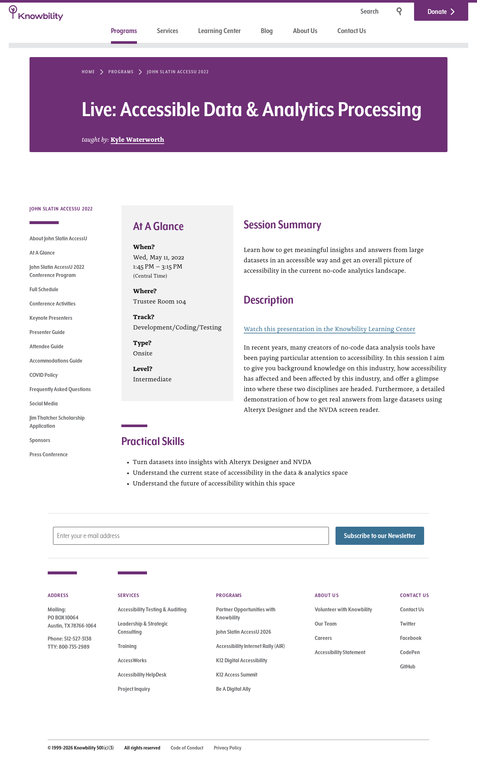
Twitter (408, 623)
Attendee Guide (47, 346)
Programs (124, 31)
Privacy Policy (227, 748)
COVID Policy (43, 375)
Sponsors (40, 440)
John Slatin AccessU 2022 (178, 71)
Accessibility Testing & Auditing (152, 609)
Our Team (325, 623)
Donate (437, 12)
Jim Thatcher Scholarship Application (57, 421)
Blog (267, 31)
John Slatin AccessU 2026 (243, 632)
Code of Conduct (187, 748)
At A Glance (42, 252)
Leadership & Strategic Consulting (143, 627)
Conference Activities (53, 303)
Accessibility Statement (340, 652)
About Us (305, 31)
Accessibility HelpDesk (142, 674)
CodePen (410, 652)
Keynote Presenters (51, 318)
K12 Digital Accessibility (241, 660)
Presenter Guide (47, 332)
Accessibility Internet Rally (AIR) (250, 646)
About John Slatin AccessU (58, 238)
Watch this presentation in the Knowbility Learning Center (329, 328)
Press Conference (49, 454)
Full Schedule (44, 289)
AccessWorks (132, 660)
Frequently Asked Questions (60, 389)
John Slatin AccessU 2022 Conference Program (57, 271)
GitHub (407, 666)
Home (88, 71)
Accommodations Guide (56, 360)
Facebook (411, 638)
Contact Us (351, 31)
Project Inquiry (134, 689)
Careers (323, 638)
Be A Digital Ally (233, 689)
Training (127, 646)
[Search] (400, 12)
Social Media (44, 403)
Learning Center (219, 31)
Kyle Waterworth (137, 138)
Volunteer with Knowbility (343, 609)
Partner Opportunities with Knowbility (245, 613)
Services (167, 31)
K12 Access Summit (236, 674)
